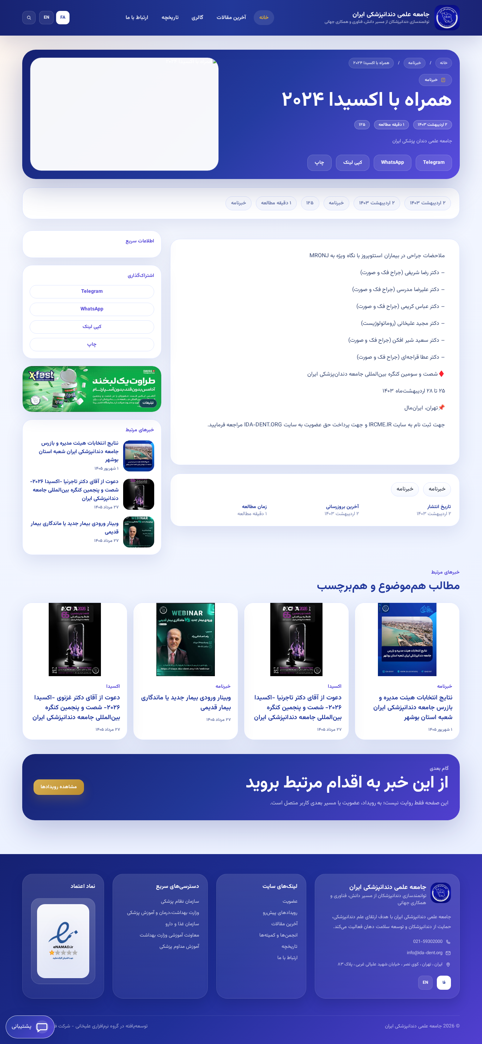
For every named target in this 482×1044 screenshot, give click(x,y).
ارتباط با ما (137, 17)
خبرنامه (414, 63)
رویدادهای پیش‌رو (280, 912)
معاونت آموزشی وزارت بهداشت (169, 935)
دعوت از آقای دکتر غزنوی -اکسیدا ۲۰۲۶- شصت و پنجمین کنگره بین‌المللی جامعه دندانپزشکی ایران (76, 708)
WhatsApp (392, 163)
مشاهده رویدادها (59, 787)
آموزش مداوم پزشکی (179, 946)
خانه (264, 17)
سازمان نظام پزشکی (180, 901)
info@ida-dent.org (424, 953)
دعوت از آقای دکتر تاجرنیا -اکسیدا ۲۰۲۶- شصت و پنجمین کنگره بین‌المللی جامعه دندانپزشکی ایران (298, 708)
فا (444, 983)
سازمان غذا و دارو (182, 924)
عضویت (290, 901)
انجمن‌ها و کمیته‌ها (278, 935)
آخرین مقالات (231, 17)
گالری (197, 17)
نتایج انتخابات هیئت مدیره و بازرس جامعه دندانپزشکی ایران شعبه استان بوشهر (412, 708)
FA (62, 17)
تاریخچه (170, 17)
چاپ (319, 163)
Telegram (434, 163)
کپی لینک (352, 163)
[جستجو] (29, 17)
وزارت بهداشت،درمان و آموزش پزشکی (163, 912)
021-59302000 (427, 941)
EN (46, 17)
